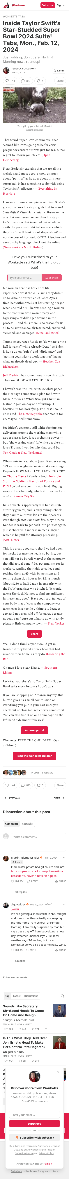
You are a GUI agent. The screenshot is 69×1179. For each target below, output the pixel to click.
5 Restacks (47, 772)
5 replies (20, 961)
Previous (14, 798)
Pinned (18, 862)
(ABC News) (11, 540)
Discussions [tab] (31, 996)
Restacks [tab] (27, 823)
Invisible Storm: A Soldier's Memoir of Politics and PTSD (32, 481)
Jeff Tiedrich (11, 375)
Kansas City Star (24, 496)
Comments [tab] (11, 823)
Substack (16, 1171)
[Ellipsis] (64, 857)
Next (57, 798)
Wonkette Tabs (14, 16)
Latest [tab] (17, 996)
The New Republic (30, 414)
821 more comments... (16, 977)
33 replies (20, 892)
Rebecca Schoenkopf (24, 68)
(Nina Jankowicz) (47, 333)
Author (15, 908)
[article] (34, 1017)
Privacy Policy (46, 1153)
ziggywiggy (18, 904)
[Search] (62, 996)
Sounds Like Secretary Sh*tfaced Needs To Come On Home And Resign (23, 1010)
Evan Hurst (25, 1024)
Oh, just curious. (13, 1052)
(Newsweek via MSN (17, 247)
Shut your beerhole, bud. (18, 1020)
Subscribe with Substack (37, 1137)
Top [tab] (7, 996)
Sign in (61, 5)
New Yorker (56, 623)
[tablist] (19, 823)
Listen (61, 70)
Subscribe (48, 5)
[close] (58, 1072)
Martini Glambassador (25, 857)
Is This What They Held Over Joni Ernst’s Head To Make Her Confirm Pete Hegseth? (25, 1042)
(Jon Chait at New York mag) (22, 452)
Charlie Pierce (16, 476)
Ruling (37, 247)
